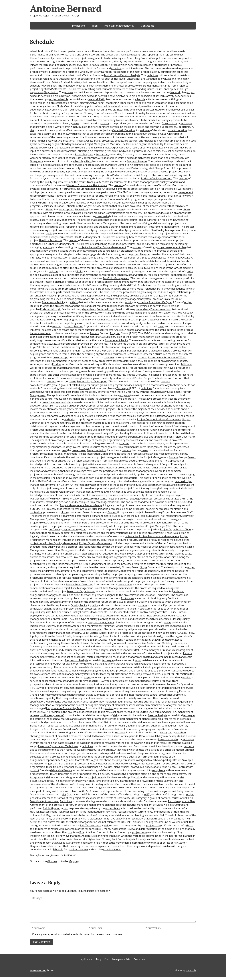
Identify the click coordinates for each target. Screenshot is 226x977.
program (35, 206)
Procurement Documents (92, 343)
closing (164, 488)
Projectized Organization (81, 591)
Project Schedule (88, 553)
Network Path (96, 99)
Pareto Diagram (84, 154)
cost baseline (57, 436)
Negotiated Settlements (52, 89)
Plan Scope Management (111, 247)
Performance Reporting (53, 195)
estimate (121, 71)
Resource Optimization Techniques (58, 746)
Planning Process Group (62, 264)
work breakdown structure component (108, 168)
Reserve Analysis (157, 715)
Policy (79, 271)
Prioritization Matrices (169, 312)
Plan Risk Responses (50, 240)
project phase (66, 209)
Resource (189, 722)
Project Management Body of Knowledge (160, 464)
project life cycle (140, 254)
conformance (37, 643)
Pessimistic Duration (52, 206)
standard (164, 687)
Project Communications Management (159, 419)
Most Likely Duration (99, 71)
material (182, 725)
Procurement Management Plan (61, 350)
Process (78, 326)
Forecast (152, 433)
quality (161, 116)
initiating (144, 488)
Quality (143, 601)
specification (37, 701)
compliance (36, 237)
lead (64, 450)
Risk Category (139, 798)
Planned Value (95, 257)
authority (69, 419)
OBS (162, 133)
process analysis (136, 330)
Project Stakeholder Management (114, 570)
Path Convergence (86, 158)
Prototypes (127, 598)
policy (190, 271)
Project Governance (184, 436)
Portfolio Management (116, 278)
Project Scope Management (57, 564)
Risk (51, 774)
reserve (167, 718)
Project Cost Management (180, 426)
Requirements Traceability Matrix (65, 708)
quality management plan (87, 629)
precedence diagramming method (142, 292)
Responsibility (146, 753)
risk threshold (157, 818)
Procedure (186, 319)
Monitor (45, 51)
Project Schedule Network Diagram (93, 557)
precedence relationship (72, 295)
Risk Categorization (183, 791)
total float (102, 82)
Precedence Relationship (83, 292)
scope (134, 188)
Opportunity (184, 126)
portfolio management (91, 804)
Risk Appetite (45, 780)
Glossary (52, 861)
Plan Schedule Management (58, 244)
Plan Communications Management (120, 213)
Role (81, 832)
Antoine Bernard (65, 8)
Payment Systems (137, 161)
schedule (35, 51)
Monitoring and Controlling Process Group (133, 58)
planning (171, 219)
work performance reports (87, 195)
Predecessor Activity (53, 302)
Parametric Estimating (76, 151)
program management (129, 350)
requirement (41, 753)
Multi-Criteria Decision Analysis (122, 75)
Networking (97, 103)
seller (182, 347)
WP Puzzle (191, 970)
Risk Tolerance (134, 822)
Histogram (166, 732)
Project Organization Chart (175, 529)
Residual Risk (100, 722)
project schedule (58, 99)
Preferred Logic (106, 309)
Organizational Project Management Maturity (93, 144)
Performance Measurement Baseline (80, 188)
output (107, 553)
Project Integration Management (58, 453)
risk (116, 78)
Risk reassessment (68, 811)
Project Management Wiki (119, 25)
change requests (54, 171)
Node (60, 106)
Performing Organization (54, 202)
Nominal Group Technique (65, 109)
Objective (96, 120)
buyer (33, 347)
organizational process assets (150, 171)
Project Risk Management (61, 550)
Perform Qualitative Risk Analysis (131, 175)
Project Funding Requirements (128, 433)
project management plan (93, 58)
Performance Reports (116, 195)
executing (48, 247)
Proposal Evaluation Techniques (150, 595)
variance (154, 842)
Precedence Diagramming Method (109, 285)
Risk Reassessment (46, 811)
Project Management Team (54, 522)
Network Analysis (71, 96)
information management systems (71, 674)
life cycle (171, 306)
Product (56, 364)
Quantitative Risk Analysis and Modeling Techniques (157, 643)
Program (115, 333)
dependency (122, 295)
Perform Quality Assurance (156, 178)
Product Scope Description (92, 381)
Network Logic (126, 96)
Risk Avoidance (64, 787)
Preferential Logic (50, 309)
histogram (102, 154)
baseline (35, 202)
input (33, 151)
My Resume (78, 25)
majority (53, 271)
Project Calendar (89, 412)
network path (48, 85)
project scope (62, 306)
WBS (146, 794)
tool (59, 316)
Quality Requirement (111, 639)
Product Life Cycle (136, 374)
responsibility (171, 650)
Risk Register (48, 815)
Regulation (146, 663)
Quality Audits (79, 605)
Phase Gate (81, 209)
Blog (95, 25)
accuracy (52, 343)
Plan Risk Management (86, 237)
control (49, 398)
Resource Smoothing (101, 749)
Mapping (74, 861)
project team (180, 350)
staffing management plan (126, 226)
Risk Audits (156, 780)
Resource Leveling (168, 739)
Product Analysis (137, 367)
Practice (69, 281)
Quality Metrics (89, 632)
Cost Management (64, 219)
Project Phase (164, 533)
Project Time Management (77, 588)
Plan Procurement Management (160, 226)
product (104, 123)
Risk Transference (90, 825)
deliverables (125, 171)
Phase (49, 209)
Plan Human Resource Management (97, 223)
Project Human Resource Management (139, 447)
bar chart (180, 732)
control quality (148, 612)
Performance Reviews (178, 195)
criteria (99, 78)
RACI (138, 650)
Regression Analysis (76, 660)
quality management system (135, 299)
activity (78, 82)
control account (96, 261)
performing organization (52, 144)
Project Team (87, 581)
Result (176, 760)
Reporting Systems (93, 670)
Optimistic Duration (123, 130)
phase (120, 209)
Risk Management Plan (181, 801)
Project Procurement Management (159, 536)
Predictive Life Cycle (160, 302)
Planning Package (179, 257)
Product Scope (142, 378)
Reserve (41, 712)
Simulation (101, 65)
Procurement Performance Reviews (131, 354)
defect (86, 842)
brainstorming (121, 109)
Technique (122, 388)
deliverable (121, 367)
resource (120, 732)
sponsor (116, 416)
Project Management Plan (104, 502)
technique (152, 75)
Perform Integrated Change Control (152, 168)
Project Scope (67, 560)
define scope (66, 371)
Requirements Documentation (62, 701)
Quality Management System (62, 626)
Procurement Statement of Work (167, 357)
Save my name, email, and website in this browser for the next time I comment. (78, 934)
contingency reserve (51, 715)
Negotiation (51, 92)
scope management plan (171, 247)
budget (132, 257)
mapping (68, 319)
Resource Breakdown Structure (69, 729)
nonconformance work (173, 113)
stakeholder (102, 216)
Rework (67, 770)
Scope (143, 567)
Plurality (141, 268)
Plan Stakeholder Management (133, 250)
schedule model (125, 553)
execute (56, 326)
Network (175, 92)
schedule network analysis (102, 96)
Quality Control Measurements (89, 612)
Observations (169, 123)
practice (179, 481)
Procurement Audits (116, 340)
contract (142, 357)
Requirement (175, 694)
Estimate (70, 206)
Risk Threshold (168, 815)
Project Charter (49, 416)
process (110, 54)
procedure (127, 323)
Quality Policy (186, 632)
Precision (100, 299)
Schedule (58, 849)
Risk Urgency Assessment (111, 829)
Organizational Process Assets (75, 140)
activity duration (161, 71)
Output (114, 147)
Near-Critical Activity (48, 82)
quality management (86, 639)
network (74, 103)
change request (76, 694)
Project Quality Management (61, 543)
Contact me (147, 25)
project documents (180, 171)
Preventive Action (160, 309)
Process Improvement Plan (85, 336)
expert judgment (148, 85)
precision (158, 299)
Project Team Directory (79, 584)
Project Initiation (96, 450)
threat (160, 787)
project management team (69, 526)
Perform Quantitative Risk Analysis (87, 185)
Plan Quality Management (166, 230)
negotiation (37, 92)
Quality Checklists (126, 608)
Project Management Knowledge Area (89, 491)
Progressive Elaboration (122, 398)
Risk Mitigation (51, 808)
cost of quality (137, 113)
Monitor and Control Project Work (79, 54)
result (75, 123)
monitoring (98, 426)
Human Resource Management (98, 447)
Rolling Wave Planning (67, 835)
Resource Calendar (173, 729)
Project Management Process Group (81, 505)
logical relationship (180, 292)
